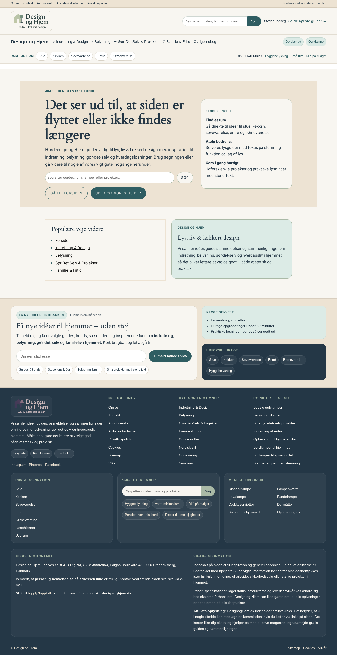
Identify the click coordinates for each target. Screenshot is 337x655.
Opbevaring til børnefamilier (275, 439)
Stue (41, 56)
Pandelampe (287, 497)
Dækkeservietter (241, 504)
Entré (101, 56)
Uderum (21, 535)
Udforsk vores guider (118, 193)
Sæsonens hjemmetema (248, 512)
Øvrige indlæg (275, 21)
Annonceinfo (44, 3)
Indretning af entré (267, 431)
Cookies (114, 447)
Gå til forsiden (66, 193)
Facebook (53, 465)
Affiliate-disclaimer (122, 431)
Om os (15, 3)
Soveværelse (80, 56)
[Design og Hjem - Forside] (31, 21)
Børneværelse (122, 56)
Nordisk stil (187, 447)
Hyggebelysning (276, 56)
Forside (61, 241)
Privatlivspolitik (97, 3)
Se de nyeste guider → (307, 21)
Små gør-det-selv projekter (274, 423)
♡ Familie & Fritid (176, 42)
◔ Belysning (100, 42)
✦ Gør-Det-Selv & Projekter (136, 42)
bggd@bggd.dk (40, 593)
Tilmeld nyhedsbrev (170, 356)
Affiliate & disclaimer (70, 3)
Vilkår (112, 463)
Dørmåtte (284, 504)
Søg (254, 21)
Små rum (296, 56)
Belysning (64, 255)
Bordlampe (293, 41)
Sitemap (114, 455)
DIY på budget (316, 56)
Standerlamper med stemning (276, 463)
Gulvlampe (316, 41)
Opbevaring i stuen (292, 512)
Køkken (58, 56)
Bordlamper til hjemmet (271, 447)
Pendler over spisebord (141, 515)
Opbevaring (188, 455)
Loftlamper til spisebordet (273, 455)
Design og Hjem (30, 41)
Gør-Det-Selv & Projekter (76, 263)
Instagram (18, 465)
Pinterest (36, 465)
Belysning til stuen (267, 415)
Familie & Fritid (68, 270)
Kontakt (28, 3)
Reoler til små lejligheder (182, 515)
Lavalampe (237, 497)
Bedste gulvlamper (267, 407)
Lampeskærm (288, 489)
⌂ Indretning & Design (70, 42)
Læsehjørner (25, 528)
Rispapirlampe (240, 489)
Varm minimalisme (168, 504)
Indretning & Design (72, 248)
